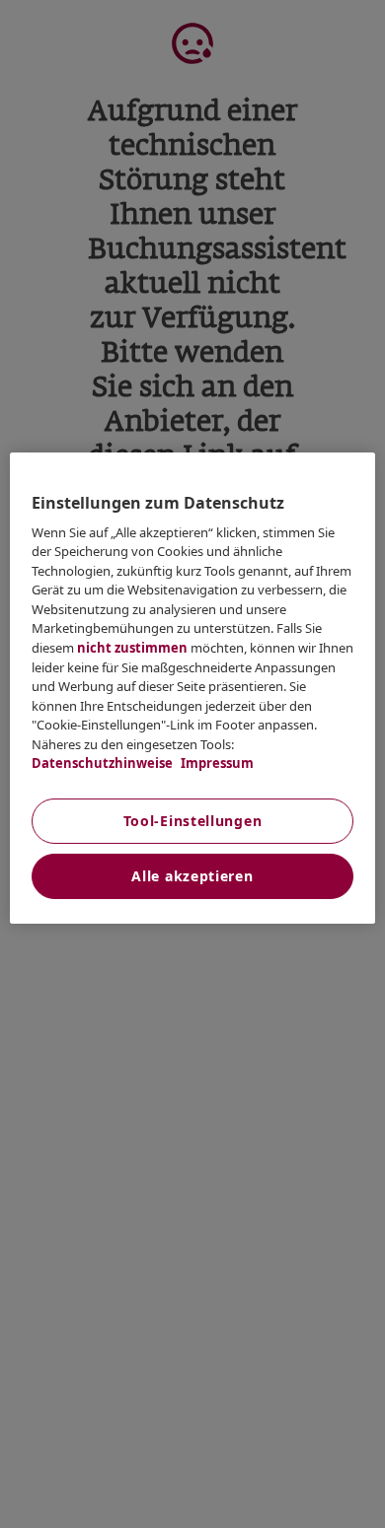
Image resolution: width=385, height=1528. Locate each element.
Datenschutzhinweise (102, 763)
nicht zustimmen (132, 648)
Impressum (216, 763)
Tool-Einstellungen (193, 820)
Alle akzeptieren (192, 876)
